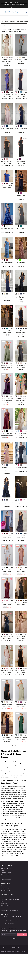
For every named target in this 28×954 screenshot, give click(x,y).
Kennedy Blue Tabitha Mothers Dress (21, 570)
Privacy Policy (5, 947)
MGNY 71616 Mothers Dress (7, 297)
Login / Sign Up (7, 4)
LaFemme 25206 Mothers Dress (7, 331)
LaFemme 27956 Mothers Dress (21, 263)
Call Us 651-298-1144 (9, 923)
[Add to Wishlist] (11, 36)
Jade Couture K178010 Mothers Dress (21, 603)
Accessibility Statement (6, 879)
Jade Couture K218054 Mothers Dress (21, 468)
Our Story (3, 885)
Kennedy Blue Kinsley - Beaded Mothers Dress (7, 434)
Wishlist (13, 4)
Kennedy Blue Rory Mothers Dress (7, 603)
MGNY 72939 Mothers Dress (21, 60)
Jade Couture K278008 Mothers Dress (21, 95)
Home (2, 17)
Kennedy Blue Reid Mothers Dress (21, 705)
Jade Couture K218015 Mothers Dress (7, 671)
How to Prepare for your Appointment (10, 899)
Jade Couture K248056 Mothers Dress (7, 186)
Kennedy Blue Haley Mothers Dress (7, 705)
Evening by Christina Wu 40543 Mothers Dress (7, 61)
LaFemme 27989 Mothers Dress (21, 637)
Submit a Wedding (5, 905)
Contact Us (3, 870)
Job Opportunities (5, 890)
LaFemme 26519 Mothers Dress (7, 738)
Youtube (15, 940)
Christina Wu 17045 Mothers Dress (21, 536)
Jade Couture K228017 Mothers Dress (7, 229)
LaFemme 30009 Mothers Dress (21, 196)
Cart (14, 7)
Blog (2, 901)
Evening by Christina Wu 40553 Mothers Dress (21, 332)
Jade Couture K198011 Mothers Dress (7, 637)
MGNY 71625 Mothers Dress (21, 129)
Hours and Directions (6, 872)
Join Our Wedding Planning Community (10, 910)
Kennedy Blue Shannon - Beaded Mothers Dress (7, 400)
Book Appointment (20, 4)
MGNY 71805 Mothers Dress (7, 503)
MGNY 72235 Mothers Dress (21, 229)
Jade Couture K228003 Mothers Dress (7, 536)
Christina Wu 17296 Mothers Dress (21, 366)
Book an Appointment (6, 868)
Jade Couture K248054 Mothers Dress (21, 671)
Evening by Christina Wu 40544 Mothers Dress (21, 297)
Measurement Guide (5, 897)
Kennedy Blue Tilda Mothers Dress (7, 570)
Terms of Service (15, 947)
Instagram (11, 941)
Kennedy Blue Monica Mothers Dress (21, 738)
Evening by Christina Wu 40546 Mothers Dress (21, 400)
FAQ (2, 877)
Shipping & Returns (5, 874)
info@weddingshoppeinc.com (11, 920)
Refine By (7, 25)
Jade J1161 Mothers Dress (21, 503)
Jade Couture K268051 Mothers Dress (7, 95)
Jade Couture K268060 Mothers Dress (7, 162)
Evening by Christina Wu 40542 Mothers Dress (7, 469)
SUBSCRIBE (22, 934)
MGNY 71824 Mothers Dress (7, 129)
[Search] (26, 12)
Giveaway (3, 908)
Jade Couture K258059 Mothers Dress (7, 263)
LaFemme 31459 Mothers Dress (21, 162)
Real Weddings (4, 903)
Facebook (8, 941)
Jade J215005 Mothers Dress (21, 434)
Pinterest (19, 941)
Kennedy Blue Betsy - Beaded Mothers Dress (7, 366)
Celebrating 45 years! (6, 888)
